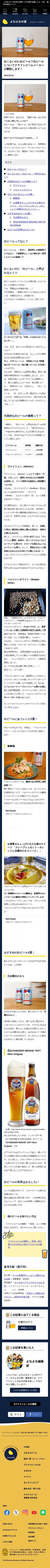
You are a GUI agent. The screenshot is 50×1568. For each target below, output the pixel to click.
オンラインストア (31, 1482)
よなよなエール (30, 1452)
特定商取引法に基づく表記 (37, 1524)
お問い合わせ (7, 1524)
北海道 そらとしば (9, 1536)
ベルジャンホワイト (22, 190)
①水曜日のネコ (20, 217)
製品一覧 (35, 1458)
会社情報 (31, 1536)
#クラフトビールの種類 (25, 1404)
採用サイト (32, 1541)
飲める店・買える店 (32, 1488)
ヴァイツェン (19, 185)
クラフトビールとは (32, 1464)
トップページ (7, 1432)
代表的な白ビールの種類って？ (22, 181)
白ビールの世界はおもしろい (21, 230)
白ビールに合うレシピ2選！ (20, 194)
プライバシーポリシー (36, 1528)
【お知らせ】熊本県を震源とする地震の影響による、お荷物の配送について (24, 3)
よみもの (16, 1432)
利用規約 (31, 1532)
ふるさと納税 (7, 1542)
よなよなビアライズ (10, 1530)
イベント (27, 1476)
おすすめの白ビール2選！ (19, 213)
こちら (16, 707)
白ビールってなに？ (17, 169)
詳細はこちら (27, 1327)
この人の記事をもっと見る (25, 1390)
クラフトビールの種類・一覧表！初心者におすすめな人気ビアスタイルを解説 (25, 1244)
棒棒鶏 (16, 198)
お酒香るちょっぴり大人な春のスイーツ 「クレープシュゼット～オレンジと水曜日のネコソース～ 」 (27, 206)
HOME (27, 1447)
